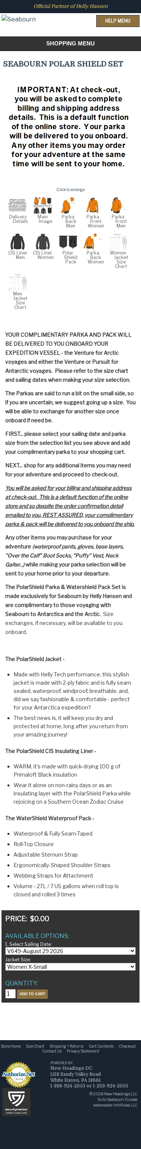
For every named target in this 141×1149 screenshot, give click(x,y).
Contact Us (52, 1051)
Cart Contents (101, 1046)
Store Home (11, 1046)
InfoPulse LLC (125, 1105)
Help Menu (117, 21)
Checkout (127, 1046)
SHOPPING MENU (70, 43)
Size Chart (35, 1046)
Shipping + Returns (66, 1046)
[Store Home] (19, 12)
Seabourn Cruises (122, 1099)
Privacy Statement (83, 1051)
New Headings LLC (120, 1094)
